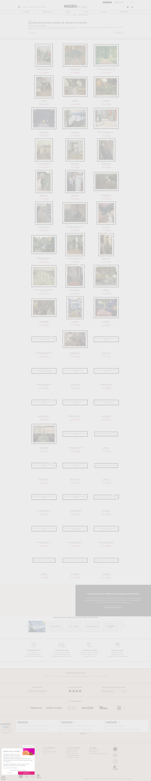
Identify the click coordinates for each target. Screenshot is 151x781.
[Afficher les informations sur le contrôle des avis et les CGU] (12, 729)
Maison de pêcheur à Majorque (106, 543)
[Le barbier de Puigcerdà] (75, 497)
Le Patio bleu (106, 322)
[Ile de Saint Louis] (75, 128)
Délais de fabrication (72, 754)
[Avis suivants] (150, 726)
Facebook (29, 32)
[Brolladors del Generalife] (75, 402)
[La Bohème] (43, 98)
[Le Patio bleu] (106, 317)
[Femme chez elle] (106, 255)
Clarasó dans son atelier (106, 385)
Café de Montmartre (44, 322)
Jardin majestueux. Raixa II (75, 448)
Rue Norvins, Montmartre (44, 227)
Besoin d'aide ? (119, 2)
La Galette (44, 574)
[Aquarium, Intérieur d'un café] (75, 255)
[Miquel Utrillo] (43, 192)
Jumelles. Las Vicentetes (44, 417)
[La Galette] (43, 560)
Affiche (67, 11)
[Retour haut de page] (31, 580)
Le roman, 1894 (75, 574)
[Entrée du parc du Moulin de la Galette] (106, 128)
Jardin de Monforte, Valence (44, 259)
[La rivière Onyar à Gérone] (43, 497)
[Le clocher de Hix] (75, 371)
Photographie (47, 11)
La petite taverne (106, 353)
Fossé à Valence (106, 227)
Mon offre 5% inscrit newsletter (98, 754)
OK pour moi (26, 773)
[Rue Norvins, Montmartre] (44, 224)
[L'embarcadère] (106, 560)
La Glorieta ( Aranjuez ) (75, 70)
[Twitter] (80, 692)
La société (46, 750)
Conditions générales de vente (91, 779)
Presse (45, 754)
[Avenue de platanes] (75, 287)
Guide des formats (71, 752)
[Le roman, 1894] (75, 560)
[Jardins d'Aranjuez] (43, 128)
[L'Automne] (106, 286)
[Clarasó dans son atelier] (106, 371)
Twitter (32, 32)
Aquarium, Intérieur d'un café (75, 259)
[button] (3, 778)
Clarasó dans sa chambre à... (43, 385)
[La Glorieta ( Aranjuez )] (75, 66)
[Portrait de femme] (106, 161)
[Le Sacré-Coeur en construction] (44, 66)
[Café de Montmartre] (43, 316)
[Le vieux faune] (106, 96)
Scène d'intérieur (75, 164)
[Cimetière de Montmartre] (44, 161)
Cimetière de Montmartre (43, 164)
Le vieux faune (106, 101)
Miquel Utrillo (44, 196)
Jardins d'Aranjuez (44, 133)
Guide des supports (72, 750)
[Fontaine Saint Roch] (106, 190)
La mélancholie (106, 511)
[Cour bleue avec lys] (75, 466)
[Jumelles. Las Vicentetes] (43, 402)
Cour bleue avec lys (75, 480)
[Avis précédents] (15, 726)
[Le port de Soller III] (106, 402)
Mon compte (93, 752)
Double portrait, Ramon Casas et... (75, 227)
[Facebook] (70, 692)
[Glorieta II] (75, 96)
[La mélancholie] (106, 496)
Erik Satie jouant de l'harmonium (44, 353)
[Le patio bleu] (75, 318)
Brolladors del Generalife (75, 417)
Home (63, 15)
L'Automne (106, 290)
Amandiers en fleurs (44, 480)
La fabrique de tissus (75, 353)
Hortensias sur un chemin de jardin (106, 69)
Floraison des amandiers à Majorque (44, 290)
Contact (115, 779)
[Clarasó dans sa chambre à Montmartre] (43, 371)
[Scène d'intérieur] (75, 161)
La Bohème (44, 101)
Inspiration (124, 11)
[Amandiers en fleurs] (43, 466)
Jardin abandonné (43, 448)
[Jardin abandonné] (43, 443)
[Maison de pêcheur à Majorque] (106, 529)
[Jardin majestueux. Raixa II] (75, 434)
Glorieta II (75, 101)
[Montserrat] (106, 465)
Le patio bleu (75, 322)
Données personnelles (125, 779)
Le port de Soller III (106, 417)
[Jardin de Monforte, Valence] (43, 253)
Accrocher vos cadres (72, 757)
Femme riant (75, 196)
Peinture (26, 11)
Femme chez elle (106, 259)
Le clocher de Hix (75, 385)
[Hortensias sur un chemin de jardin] (106, 65)
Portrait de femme (106, 164)
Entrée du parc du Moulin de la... (106, 133)
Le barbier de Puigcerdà (75, 511)
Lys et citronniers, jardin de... (75, 543)
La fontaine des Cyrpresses (44, 543)
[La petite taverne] (106, 339)
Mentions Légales (106, 779)
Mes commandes (94, 750)
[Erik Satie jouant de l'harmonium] (43, 339)
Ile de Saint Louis (75, 133)
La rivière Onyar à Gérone (43, 511)
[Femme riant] (75, 192)
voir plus (52, 725)
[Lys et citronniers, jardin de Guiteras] (75, 529)
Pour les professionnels (50, 752)
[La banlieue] (106, 433)
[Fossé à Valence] (106, 224)
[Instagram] (74, 692)
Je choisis (9, 773)
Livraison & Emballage (73, 755)
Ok (125, 691)
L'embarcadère (106, 574)
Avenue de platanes (75, 290)
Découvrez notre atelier (113, 607)
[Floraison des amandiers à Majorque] (43, 286)
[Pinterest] (77, 692)
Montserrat (106, 480)
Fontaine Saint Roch (106, 196)
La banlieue (106, 448)
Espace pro (107, 2)
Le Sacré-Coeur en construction (44, 70)
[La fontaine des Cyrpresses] (43, 529)
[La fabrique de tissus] (75, 347)
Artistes (104, 11)
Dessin (86, 11)
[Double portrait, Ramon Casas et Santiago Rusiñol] (75, 223)
